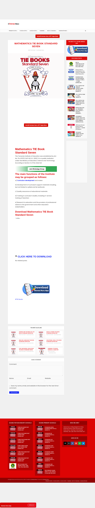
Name (11, 378)
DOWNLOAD (31, 505)
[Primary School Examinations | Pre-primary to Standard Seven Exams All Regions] (72, 71)
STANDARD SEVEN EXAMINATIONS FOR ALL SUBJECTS (51, 429)
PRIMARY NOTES (13, 30)
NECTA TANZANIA (51, 30)
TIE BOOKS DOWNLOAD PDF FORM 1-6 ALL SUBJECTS (80, 134)
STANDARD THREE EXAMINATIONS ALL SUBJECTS (49, 453)
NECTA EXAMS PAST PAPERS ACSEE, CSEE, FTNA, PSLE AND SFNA (23, 466)
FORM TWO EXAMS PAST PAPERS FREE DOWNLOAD (24, 453)
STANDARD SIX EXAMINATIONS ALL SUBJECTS (49, 435)
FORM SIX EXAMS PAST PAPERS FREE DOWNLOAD (23, 429)
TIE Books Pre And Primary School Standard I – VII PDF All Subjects (80, 127)
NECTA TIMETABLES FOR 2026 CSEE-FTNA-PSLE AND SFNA (80, 64)
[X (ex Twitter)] (68, 443)
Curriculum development (25, 180)
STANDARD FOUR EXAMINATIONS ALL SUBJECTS (49, 447)
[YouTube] (76, 443)
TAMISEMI (42, 30)
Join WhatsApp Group (36, 169)
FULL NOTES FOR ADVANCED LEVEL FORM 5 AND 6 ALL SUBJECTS (80, 102)
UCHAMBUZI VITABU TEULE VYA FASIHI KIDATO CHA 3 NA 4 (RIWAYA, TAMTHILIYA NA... (80, 119)
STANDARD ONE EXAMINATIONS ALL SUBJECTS (49, 466)
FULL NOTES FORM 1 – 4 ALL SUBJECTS (80, 96)
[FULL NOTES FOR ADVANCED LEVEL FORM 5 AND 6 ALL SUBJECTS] (72, 101)
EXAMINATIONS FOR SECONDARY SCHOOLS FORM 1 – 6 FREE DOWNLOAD (80, 79)
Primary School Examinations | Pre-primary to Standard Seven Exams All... (80, 71)
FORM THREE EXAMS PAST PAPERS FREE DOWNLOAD (23, 447)
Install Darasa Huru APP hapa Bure (47, 36)
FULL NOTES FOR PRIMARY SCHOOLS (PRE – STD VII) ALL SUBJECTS (80, 88)
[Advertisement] (41, 9)
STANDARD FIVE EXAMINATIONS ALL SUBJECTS (49, 441)
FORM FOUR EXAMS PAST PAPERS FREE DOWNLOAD (24, 441)
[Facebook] (72, 443)
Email (29, 378)
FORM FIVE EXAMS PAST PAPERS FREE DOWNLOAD (23, 435)
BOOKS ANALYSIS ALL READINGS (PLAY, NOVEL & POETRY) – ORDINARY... (80, 110)
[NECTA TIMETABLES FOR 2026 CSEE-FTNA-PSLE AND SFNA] (72, 64)
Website (48, 378)
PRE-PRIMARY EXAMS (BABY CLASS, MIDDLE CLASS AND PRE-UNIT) (50, 472)
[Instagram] (65, 443)
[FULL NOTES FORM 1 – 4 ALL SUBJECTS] (72, 95)
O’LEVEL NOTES (23, 30)
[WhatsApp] (79, 443)
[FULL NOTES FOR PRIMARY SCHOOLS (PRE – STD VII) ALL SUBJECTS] (72, 87)
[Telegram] (83, 443)
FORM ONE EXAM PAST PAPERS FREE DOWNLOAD (23, 459)
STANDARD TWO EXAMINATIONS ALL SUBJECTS (49, 459)
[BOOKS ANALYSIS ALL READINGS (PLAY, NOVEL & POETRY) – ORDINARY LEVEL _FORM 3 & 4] (72, 109)
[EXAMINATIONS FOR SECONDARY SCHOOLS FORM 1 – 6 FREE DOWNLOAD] (72, 78)
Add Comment (31, 50)
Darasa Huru (41, 50)
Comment (13, 364)
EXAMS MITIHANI (63, 30)
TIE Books (19, 299)
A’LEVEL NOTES (33, 30)
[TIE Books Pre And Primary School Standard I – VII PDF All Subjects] (72, 126)
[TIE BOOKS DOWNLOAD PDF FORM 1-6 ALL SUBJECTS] (72, 133)
